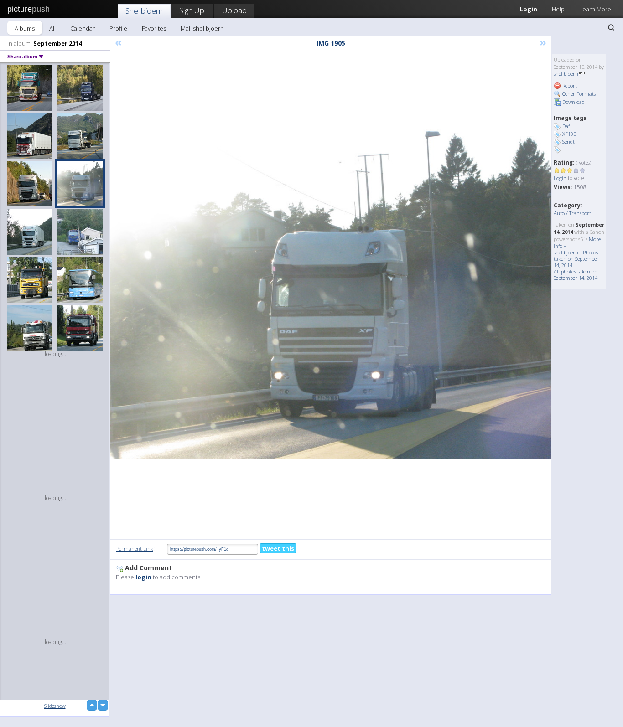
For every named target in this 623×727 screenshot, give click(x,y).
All (52, 28)
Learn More (595, 9)
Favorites (154, 28)
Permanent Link (134, 548)
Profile (118, 28)
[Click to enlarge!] (330, 294)
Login (528, 9)
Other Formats (578, 93)
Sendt (568, 141)
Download (573, 101)
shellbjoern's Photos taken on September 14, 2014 (576, 258)
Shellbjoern (144, 10)
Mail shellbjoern (202, 28)
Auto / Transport (572, 213)
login (143, 577)
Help (558, 9)
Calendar (82, 28)
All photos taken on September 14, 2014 (575, 274)
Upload (234, 10)
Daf (566, 126)
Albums (25, 28)
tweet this (278, 548)
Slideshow (55, 705)
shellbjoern (566, 73)
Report (569, 85)
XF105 (569, 133)
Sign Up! (192, 10)
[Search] (611, 27)
